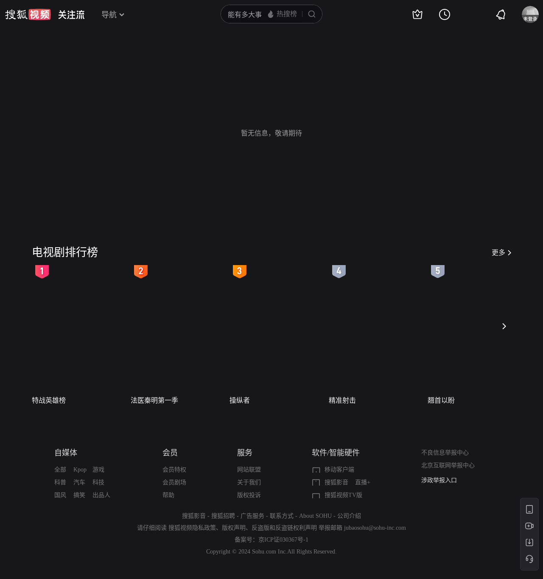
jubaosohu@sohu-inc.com (375, 528)
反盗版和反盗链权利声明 (284, 528)
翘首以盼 (441, 400)
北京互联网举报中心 (448, 465)
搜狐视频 (28, 14)
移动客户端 (339, 469)
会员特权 (174, 469)
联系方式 (282, 516)
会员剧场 (174, 482)
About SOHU (315, 516)
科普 (60, 482)
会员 (170, 453)
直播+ (362, 482)
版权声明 (234, 528)
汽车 (79, 482)
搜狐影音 (336, 482)
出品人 (101, 495)
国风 (60, 495)
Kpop (80, 469)
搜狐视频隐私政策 (192, 528)
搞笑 (79, 495)
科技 (98, 482)
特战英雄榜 (49, 400)
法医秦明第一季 (154, 400)
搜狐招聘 (223, 516)
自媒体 (65, 453)
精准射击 (342, 400)
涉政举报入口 (439, 480)
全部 (60, 469)
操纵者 (240, 400)
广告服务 (252, 516)
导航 (109, 15)
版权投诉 (249, 495)
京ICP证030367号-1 (283, 540)
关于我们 (249, 482)
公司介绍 (349, 516)
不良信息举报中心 (445, 452)
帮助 (168, 495)
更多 (498, 252)
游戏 (98, 469)
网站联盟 (249, 469)
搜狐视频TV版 (343, 495)
